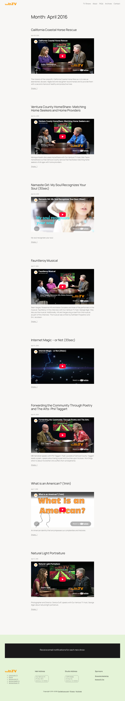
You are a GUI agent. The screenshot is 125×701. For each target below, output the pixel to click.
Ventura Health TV (14, 681)
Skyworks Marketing (101, 676)
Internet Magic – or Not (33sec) (53, 340)
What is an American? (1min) (51, 483)
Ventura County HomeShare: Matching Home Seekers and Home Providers (58, 108)
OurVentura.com (63, 691)
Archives (79, 691)
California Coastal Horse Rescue (54, 30)
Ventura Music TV (14, 683)
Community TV (13, 675)
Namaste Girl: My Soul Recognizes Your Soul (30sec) (58, 186)
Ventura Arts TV (13, 679)
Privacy (72, 691)
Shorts (11, 677)
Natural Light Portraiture (48, 553)
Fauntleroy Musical (44, 260)
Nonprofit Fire (99, 679)
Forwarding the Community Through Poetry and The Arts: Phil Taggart (61, 407)
